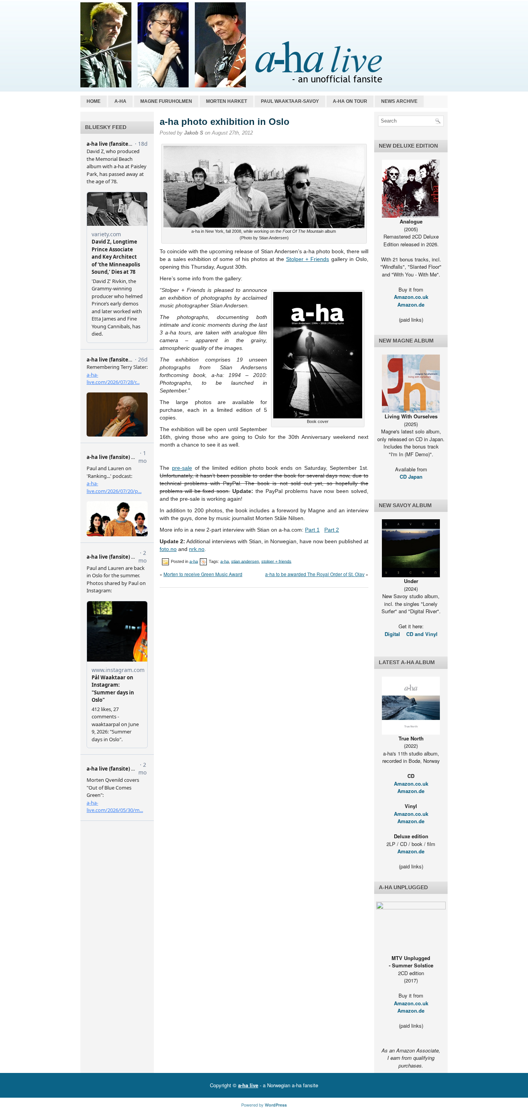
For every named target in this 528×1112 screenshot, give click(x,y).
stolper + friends (276, 561)
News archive (399, 101)
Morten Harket (226, 101)
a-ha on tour (350, 101)
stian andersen (245, 561)
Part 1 (312, 530)
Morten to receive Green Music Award (203, 574)
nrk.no (196, 549)
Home (93, 101)
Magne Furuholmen (166, 101)
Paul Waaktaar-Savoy (290, 101)
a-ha (120, 101)
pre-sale (182, 468)
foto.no (168, 549)
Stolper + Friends (307, 259)
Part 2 (331, 530)
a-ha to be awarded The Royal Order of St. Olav (314, 574)
